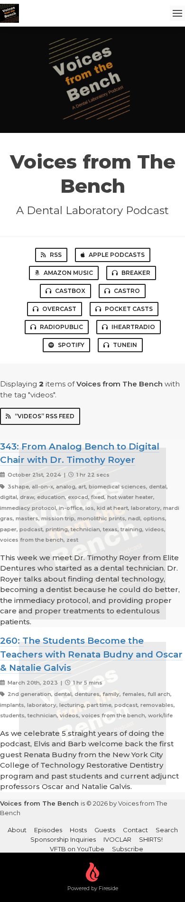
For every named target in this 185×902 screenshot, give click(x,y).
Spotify (71, 344)
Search (167, 830)
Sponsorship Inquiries (63, 839)
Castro (127, 290)
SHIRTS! (151, 839)
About (17, 830)
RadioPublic (61, 326)
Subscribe (127, 849)
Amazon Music (68, 272)
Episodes (48, 830)
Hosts (78, 830)
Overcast (59, 308)
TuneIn (125, 344)
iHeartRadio (133, 326)
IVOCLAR (117, 839)
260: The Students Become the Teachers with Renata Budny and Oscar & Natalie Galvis (91, 654)
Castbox (70, 290)
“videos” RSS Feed (44, 416)
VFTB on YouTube (77, 849)
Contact (135, 830)
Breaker (135, 272)
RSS (56, 254)
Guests (104, 830)
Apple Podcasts (117, 254)
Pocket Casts (129, 308)
